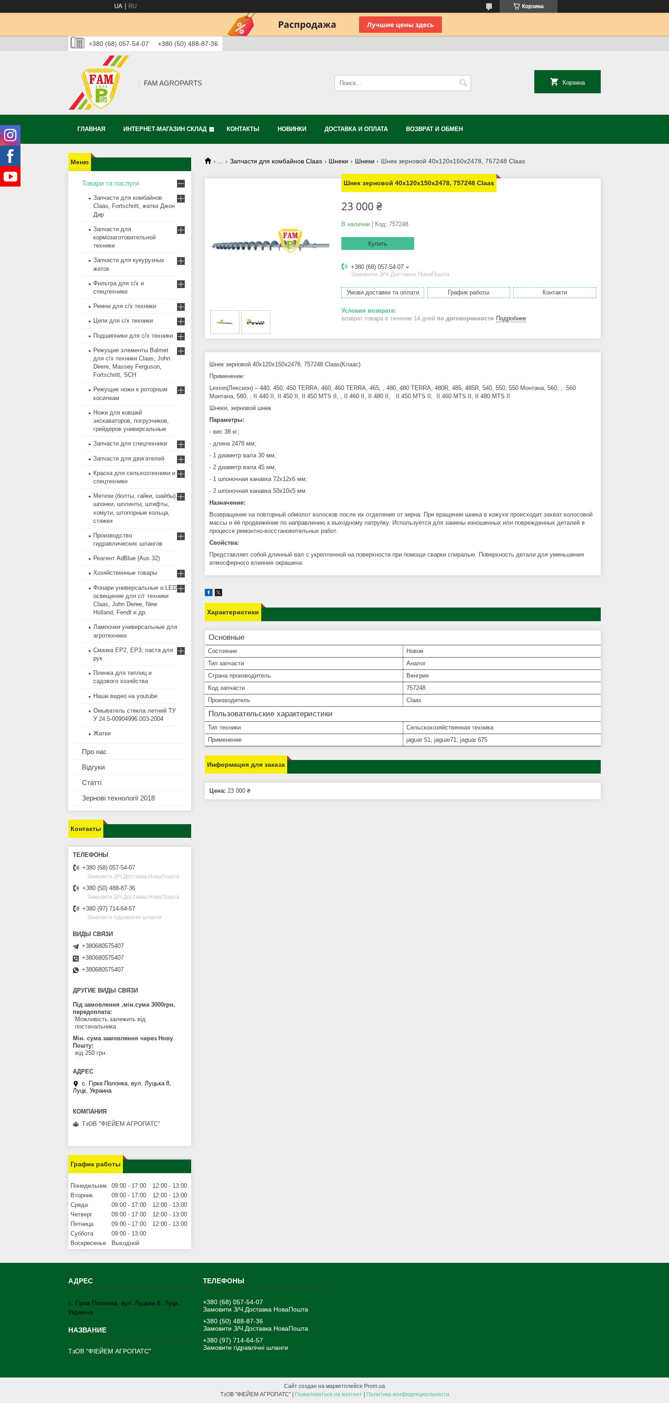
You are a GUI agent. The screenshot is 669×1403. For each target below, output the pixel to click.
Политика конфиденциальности (407, 1394)
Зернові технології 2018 (118, 798)
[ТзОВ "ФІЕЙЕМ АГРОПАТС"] (100, 83)
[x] (218, 594)
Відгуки (93, 767)
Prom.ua (374, 1386)
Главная (91, 129)
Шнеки (338, 161)
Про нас (94, 751)
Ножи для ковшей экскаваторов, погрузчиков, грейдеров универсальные (131, 420)
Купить (377, 243)
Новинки (292, 129)
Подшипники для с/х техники (133, 335)
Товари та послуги (110, 183)
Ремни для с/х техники (124, 306)
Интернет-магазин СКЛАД (165, 129)
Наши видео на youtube (125, 696)
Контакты (243, 129)
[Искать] (463, 83)
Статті (91, 782)
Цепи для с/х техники (123, 320)
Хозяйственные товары (125, 572)
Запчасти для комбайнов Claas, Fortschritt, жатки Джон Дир (134, 206)
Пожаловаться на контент (328, 1394)
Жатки (102, 733)
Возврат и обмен (434, 129)
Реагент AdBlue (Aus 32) (126, 558)
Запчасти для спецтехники (130, 443)
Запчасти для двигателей (128, 458)
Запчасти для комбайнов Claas (276, 161)
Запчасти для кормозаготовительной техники (124, 237)
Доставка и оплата (356, 129)
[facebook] (209, 594)
